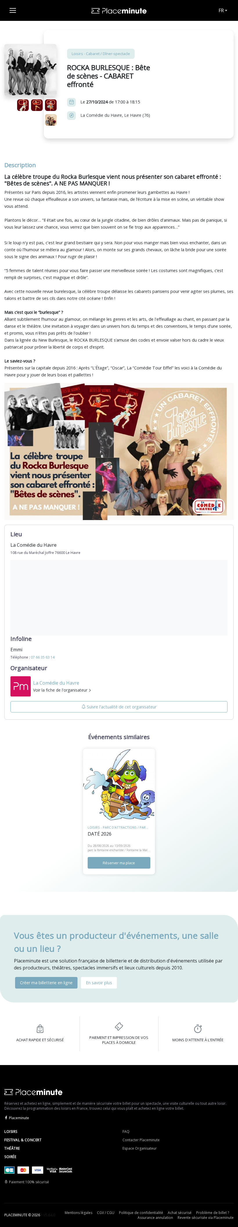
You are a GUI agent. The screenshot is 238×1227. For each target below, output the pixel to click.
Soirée (10, 1156)
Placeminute (19, 1117)
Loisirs (10, 1131)
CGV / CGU (105, 1212)
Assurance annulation (155, 1217)
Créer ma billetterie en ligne (46, 982)
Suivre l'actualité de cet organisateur (121, 707)
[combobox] (222, 10)
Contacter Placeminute (141, 1139)
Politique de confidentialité (141, 1212)
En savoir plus (99, 982)
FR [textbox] (221, 10)
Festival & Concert (23, 1139)
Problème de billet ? (212, 1212)
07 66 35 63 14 (43, 657)
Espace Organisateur (139, 1148)
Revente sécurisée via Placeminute (206, 1217)
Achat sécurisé (180, 1212)
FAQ (125, 1131)
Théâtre (12, 1148)
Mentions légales (78, 1212)
